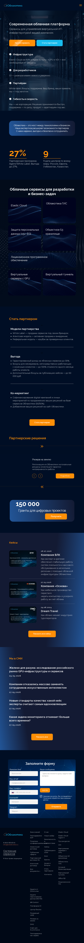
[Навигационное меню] (80, 5)
